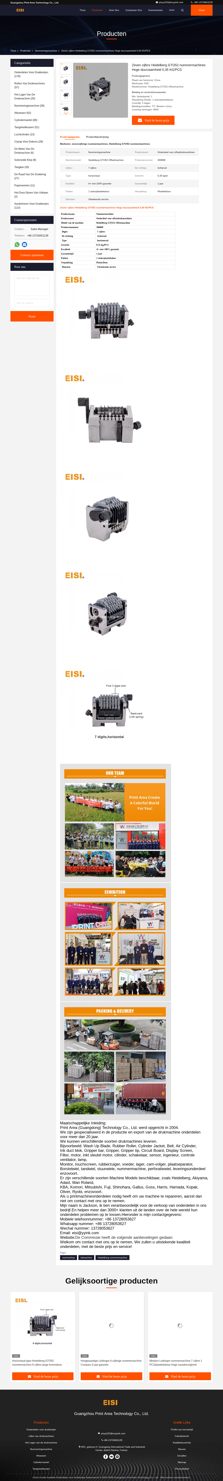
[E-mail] (24, 244)
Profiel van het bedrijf (182, 1429)
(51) (26, 127)
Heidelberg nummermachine (112, 1257)
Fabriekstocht (182, 1436)
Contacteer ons (134, 10)
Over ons (114, 10)
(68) (25, 120)
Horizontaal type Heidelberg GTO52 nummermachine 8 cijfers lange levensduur (37, 1362)
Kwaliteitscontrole (182, 1442)
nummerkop (68, 1257)
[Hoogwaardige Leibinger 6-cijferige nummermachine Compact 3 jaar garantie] (111, 1326)
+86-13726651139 (203, 2)
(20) (24, 96)
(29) (28, 141)
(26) (21, 167)
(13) (24, 134)
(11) (24, 185)
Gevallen (181, 1455)
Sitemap (182, 1462)
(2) (31, 194)
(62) (22, 112)
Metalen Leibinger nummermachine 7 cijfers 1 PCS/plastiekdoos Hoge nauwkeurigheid (175, 1362)
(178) (31, 74)
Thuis (82, 10)
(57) (29, 85)
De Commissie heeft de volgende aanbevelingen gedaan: (124, 1237)
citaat (202, 10)
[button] (66, 113)
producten (25, 50)
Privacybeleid (182, 1468)
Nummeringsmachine (46, 50)
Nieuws (182, 1449)
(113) (31, 205)
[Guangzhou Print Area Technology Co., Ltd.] (20, 10)
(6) (24, 150)
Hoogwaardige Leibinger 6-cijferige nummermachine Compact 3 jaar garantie (111, 1362)
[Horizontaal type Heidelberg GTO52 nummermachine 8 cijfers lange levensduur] (43, 1326)
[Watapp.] (17, 244)
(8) (25, 160)
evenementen (155, 10)
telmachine (86, 1257)
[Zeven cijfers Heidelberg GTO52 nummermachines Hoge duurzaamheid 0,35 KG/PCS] (100, 90)
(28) (29, 105)
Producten (97, 10)
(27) (30, 176)
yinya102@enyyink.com (171, 2)
